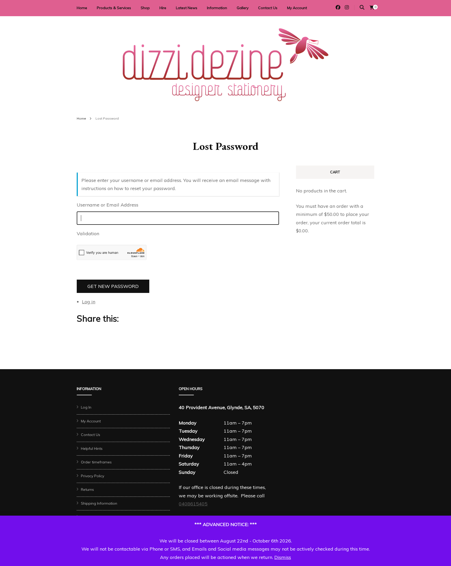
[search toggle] (362, 7)
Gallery (242, 7)
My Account (297, 7)
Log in (88, 302)
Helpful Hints (92, 448)
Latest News (186, 7)
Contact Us (267, 7)
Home (82, 7)
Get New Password (113, 286)
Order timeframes (96, 462)
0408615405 (193, 504)
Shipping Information (99, 503)
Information (217, 7)
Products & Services (114, 7)
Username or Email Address (107, 205)
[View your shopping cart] (372, 7)
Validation (88, 234)
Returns (87, 489)
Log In (86, 407)
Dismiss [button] (282, 557)
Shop (145, 7)
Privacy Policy (92, 476)
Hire (162, 7)
